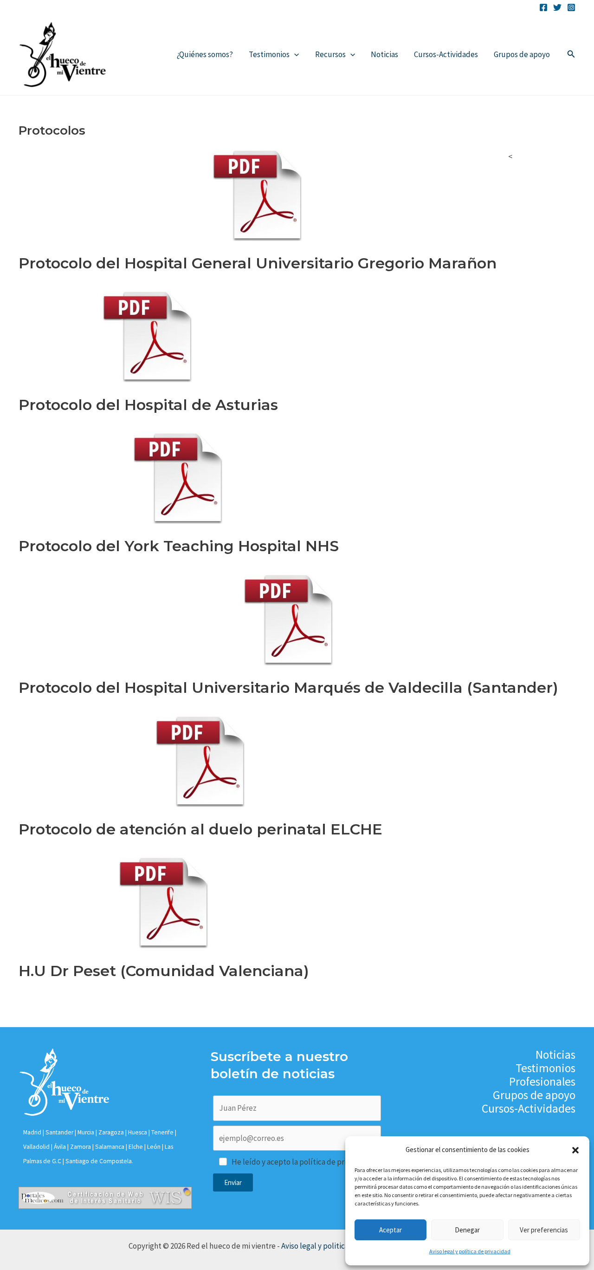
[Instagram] (571, 7)
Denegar (467, 1229)
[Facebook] (543, 7)
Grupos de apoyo (522, 54)
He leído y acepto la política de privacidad (302, 1162)
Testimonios (269, 54)
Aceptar (390, 1229)
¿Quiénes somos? (205, 54)
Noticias (384, 54)
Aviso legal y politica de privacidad (339, 1246)
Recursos (330, 54)
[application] (294, 54)
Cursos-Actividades (446, 54)
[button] (575, 1150)
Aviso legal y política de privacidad (469, 1251)
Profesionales (542, 1081)
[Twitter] (557, 7)
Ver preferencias (544, 1229)
